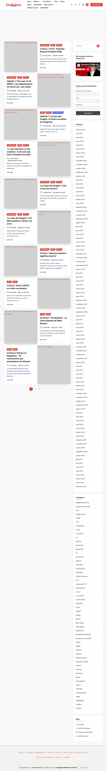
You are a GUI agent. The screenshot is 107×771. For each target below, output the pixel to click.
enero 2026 (80, 157)
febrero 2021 (80, 386)
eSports (78, 561)
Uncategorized (58, 112)
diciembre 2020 (81, 393)
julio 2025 (79, 180)
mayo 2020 (80, 420)
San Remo (79, 673)
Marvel (78, 619)
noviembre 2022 (81, 304)
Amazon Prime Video (83, 506)
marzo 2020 (80, 428)
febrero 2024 (80, 246)
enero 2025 (80, 203)
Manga (78, 615)
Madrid (78, 611)
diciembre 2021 (81, 347)
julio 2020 (79, 413)
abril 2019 (79, 471)
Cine (9, 281)
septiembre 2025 (82, 172)
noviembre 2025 (81, 164)
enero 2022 (80, 343)
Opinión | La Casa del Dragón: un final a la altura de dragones (53, 119)
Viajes (78, 697)
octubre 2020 (80, 401)
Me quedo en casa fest (83, 638)
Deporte (79, 541)
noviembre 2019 (81, 444)
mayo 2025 (80, 188)
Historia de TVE (81, 584)
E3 (77, 553)
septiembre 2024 (82, 219)
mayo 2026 (80, 141)
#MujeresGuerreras (82, 503)
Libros (78, 607)
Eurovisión (79, 565)
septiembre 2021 (81, 358)
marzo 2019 (80, 475)
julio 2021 (79, 366)
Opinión (78, 665)
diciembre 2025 (81, 161)
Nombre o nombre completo (84, 91)
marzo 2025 (80, 195)
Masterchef (80, 631)
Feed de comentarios (85, 732)
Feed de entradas (84, 728)
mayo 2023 (80, 281)
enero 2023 (80, 296)
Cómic (78, 530)
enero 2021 (80, 389)
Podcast (79, 669)
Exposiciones (80, 569)
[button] (96, 4)
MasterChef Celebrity (83, 634)
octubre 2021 (80, 355)
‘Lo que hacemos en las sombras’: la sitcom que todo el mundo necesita (19, 152)
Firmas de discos (81, 576)
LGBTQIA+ (79, 603)
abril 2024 (79, 238)
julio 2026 (79, 133)
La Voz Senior (80, 600)
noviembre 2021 (81, 351)
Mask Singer (80, 627)
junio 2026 (79, 137)
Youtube (78, 704)
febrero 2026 (80, 153)
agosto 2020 (80, 409)
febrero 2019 (80, 479)
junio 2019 (79, 463)
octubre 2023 (80, 261)
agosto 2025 (80, 176)
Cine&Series (44, 45)
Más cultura (80, 623)
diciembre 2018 (81, 486)
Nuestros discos (81, 658)
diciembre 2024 (81, 207)
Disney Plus (79, 545)
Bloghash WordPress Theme (67, 767)
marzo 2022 (80, 335)
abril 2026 (79, 145)
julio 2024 (79, 226)
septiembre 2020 (82, 405)
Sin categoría (80, 681)
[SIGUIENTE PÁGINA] (44, 389)
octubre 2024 (80, 215)
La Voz (78, 592)
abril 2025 (79, 192)
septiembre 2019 (81, 451)
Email (77, 98)
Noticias (79, 650)
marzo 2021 (80, 382)
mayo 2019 (79, 467)
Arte (77, 510)
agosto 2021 (80, 362)
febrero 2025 (80, 199)
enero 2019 (80, 483)
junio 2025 (79, 184)
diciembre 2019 (81, 440)
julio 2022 (79, 320)
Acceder (81, 724)
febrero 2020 (80, 432)
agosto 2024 (80, 223)
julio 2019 (79, 459)
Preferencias (79, 105)
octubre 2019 (80, 448)
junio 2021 (79, 370)
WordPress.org (83, 736)
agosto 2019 (80, 455)
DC (77, 537)
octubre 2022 (80, 308)
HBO (52, 45)
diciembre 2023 (81, 254)
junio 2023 (79, 277)
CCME (78, 518)
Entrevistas (80, 557)
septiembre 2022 (82, 312)
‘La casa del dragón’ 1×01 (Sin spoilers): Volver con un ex (19, 221)
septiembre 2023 (82, 265)
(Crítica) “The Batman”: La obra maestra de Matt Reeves (53, 321)
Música (78, 642)
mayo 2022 (80, 327)
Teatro (78, 685)
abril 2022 (79, 331)
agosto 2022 (80, 316)
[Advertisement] (53, 22)
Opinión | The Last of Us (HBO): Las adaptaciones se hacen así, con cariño (19, 84)
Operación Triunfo (82, 662)
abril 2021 (79, 378)
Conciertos (80, 534)
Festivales (79, 572)
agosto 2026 (80, 130)
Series (59, 45)
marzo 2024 (80, 242)
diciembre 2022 (81, 300)
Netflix (78, 646)
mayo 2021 (79, 374)
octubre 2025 (80, 168)
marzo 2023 (80, 289)
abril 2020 (79, 424)
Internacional (80, 588)
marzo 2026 (80, 149)
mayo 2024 (80, 234)
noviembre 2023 (81, 258)
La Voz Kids (80, 596)
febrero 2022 (80, 339)
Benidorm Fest (81, 514)
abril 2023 (79, 285)
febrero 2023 (80, 292)
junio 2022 (79, 324)
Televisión (79, 689)
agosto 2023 (80, 269)
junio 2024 (79, 230)
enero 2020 (80, 436)
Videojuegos (80, 700)
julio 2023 (79, 273)
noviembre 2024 (81, 211)
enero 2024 (80, 250)
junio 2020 (79, 417)
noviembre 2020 (81, 397)
